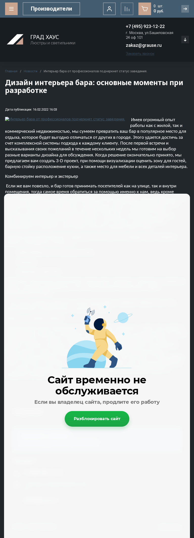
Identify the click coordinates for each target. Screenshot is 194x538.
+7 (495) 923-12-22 (145, 26)
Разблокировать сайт (97, 418)
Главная (11, 71)
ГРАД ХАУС (44, 37)
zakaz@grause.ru (144, 45)
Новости (30, 71)
